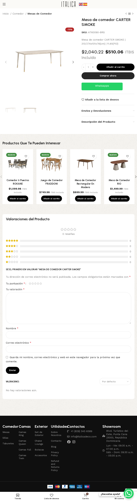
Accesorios (41, 455)
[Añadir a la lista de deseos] (26, 156)
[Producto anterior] (126, 14)
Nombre (12, 328)
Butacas (39, 449)
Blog (53, 446)
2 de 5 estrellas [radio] (32, 283)
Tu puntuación (15, 283)
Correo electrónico (18, 342)
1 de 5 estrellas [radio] (30, 283)
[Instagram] (74, 442)
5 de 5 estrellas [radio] (40, 283)
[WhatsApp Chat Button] (129, 493)
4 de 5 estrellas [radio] (38, 283)
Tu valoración (15, 289)
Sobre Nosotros (56, 433)
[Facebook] (69, 442)
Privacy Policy (55, 454)
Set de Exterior (39, 433)
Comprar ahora (108, 75)
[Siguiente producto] (132, 14)
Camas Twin (22, 457)
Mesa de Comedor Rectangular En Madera (85, 184)
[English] (81, 4)
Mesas (6, 432)
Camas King (22, 433)
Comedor (19, 13)
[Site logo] (68, 4)
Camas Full (25, 449)
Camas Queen (22, 442)
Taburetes (8, 443)
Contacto (56, 440)
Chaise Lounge (39, 442)
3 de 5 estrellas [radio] (35, 283)
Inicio (6, 13)
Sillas (5, 437)
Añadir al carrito (115, 67)
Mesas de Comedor (40, 13)
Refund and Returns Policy (55, 465)
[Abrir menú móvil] (4, 4)
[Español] (85, 4)
